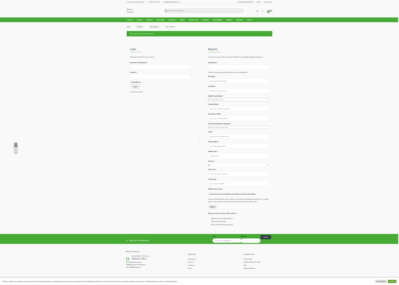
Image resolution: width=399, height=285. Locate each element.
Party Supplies (217, 20)
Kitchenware (154, 27)
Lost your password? (136, 92)
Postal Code (212, 179)
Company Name (213, 104)
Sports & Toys (193, 20)
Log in (135, 86)
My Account (268, 2)
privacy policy (253, 201)
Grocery (130, 20)
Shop (259, 2)
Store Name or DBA (214, 114)
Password (133, 72)
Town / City (212, 169)
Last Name (212, 86)
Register (212, 207)
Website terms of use (215, 189)
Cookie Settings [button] (381, 281)
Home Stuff (160, 20)
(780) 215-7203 (155, 2)
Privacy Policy (248, 259)
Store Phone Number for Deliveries (219, 123)
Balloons (229, 20)
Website (243, 236)
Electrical (206, 20)
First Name (212, 76)
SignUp (266, 237)
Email (215, 236)
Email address (213, 62)
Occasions (172, 20)
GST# (210, 132)
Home (129, 27)
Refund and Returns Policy (252, 262)
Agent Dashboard (249, 268)
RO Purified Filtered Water (245, 2)
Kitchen (139, 20)
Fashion (182, 20)
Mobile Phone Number (215, 96)
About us (191, 262)
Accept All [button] (392, 281)
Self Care (149, 20)
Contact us (191, 265)
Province (211, 161)
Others (249, 20)
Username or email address (139, 62)
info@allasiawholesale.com (172, 2)
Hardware (239, 20)
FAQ (245, 265)
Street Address (213, 141)
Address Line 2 (213, 151)
